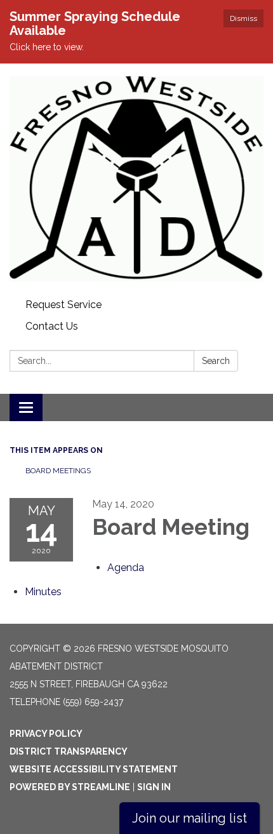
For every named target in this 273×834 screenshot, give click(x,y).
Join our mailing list (189, 818)
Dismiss (243, 18)
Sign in (154, 787)
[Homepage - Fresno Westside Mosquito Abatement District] (136, 178)
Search (216, 361)
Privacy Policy (46, 734)
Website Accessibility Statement (94, 769)
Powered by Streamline (70, 787)
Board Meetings (58, 470)
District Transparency (69, 751)
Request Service (63, 305)
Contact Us (51, 326)
